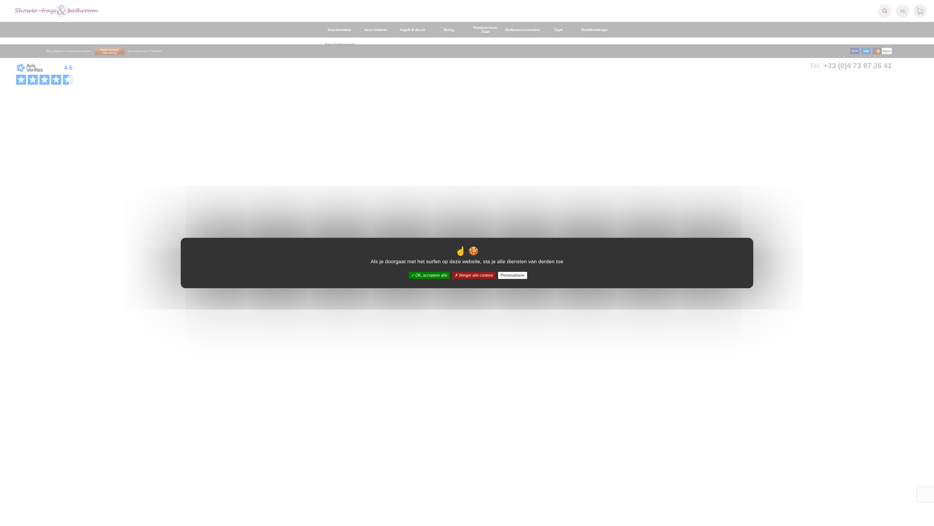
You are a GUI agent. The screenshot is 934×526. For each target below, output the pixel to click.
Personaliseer (513, 275)
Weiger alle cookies (475, 275)
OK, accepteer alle (430, 275)
